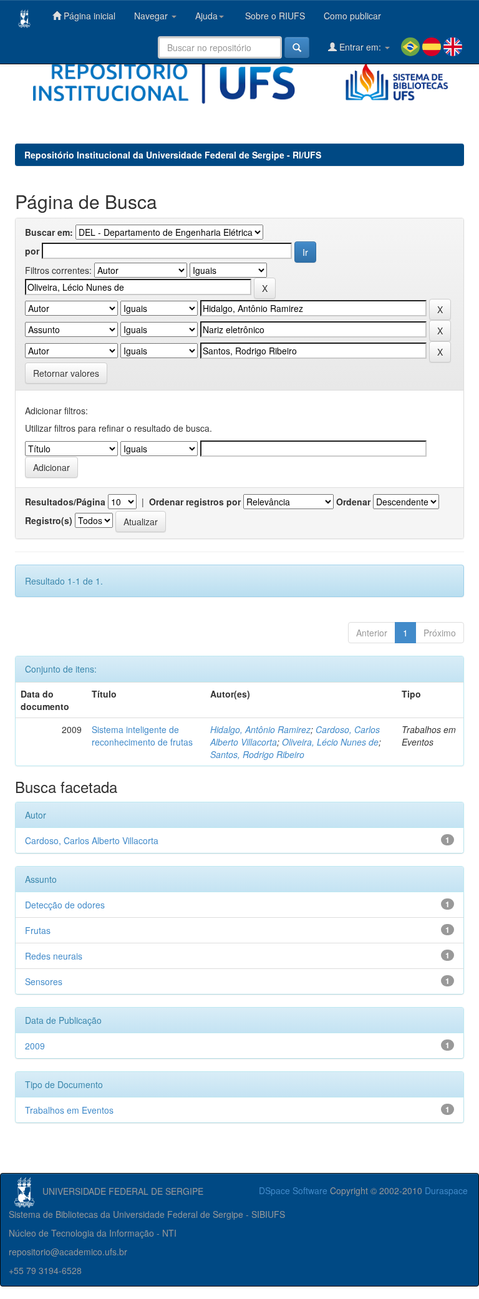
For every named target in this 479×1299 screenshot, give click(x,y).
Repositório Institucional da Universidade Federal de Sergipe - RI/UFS (172, 154)
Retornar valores (66, 373)
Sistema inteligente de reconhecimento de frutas (142, 735)
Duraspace (446, 1190)
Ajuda (206, 15)
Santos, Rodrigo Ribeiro (257, 754)
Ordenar (353, 501)
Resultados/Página (65, 501)
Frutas (38, 930)
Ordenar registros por (195, 501)
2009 (35, 1045)
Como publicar (352, 15)
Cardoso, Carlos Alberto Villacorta (91, 840)
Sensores (43, 981)
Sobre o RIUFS (274, 15)
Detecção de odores (65, 904)
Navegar (152, 15)
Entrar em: (360, 47)
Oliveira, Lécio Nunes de (330, 742)
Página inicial (88, 15)
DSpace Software (293, 1190)
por (32, 251)
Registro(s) (48, 520)
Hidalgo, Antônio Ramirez (260, 729)
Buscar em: (49, 232)
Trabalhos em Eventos (69, 1110)
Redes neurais (53, 956)
